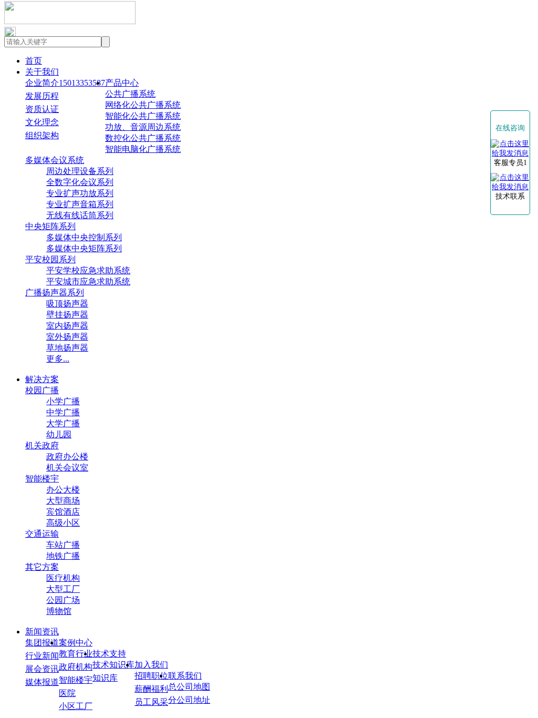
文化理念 (42, 122)
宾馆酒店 (63, 511)
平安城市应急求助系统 (88, 281)
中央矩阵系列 (50, 226)
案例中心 (75, 642)
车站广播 (63, 544)
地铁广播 (63, 555)
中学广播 (63, 412)
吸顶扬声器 (67, 303)
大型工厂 (63, 588)
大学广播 (63, 423)
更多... (57, 358)
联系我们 (185, 675)
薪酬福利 (151, 688)
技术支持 (109, 653)
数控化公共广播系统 (143, 138)
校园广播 (42, 390)
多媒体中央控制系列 (84, 237)
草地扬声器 (67, 347)
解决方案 (42, 379)
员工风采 (151, 702)
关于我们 (42, 71)
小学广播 (63, 401)
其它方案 (42, 566)
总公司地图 (189, 686)
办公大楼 (63, 489)
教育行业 (75, 653)
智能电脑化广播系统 (143, 149)
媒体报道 (42, 682)
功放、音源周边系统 (143, 126)
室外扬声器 (67, 336)
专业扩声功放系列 (79, 193)
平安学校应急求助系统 (88, 270)
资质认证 (42, 109)
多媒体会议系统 (54, 160)
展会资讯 (42, 668)
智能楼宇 (42, 478)
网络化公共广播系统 (143, 104)
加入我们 (151, 664)
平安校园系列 (50, 259)
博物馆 (58, 611)
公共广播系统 (130, 93)
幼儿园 (58, 434)
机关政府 (42, 445)
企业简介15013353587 (65, 82)
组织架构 (42, 135)
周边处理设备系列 (79, 171)
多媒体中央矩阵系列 (84, 248)
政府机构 (75, 666)
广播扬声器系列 (54, 292)
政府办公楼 (67, 456)
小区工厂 (75, 706)
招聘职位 (151, 675)
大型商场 (63, 500)
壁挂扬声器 (67, 314)
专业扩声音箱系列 (79, 204)
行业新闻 (42, 655)
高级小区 (63, 522)
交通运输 (42, 533)
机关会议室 (67, 467)
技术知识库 (113, 664)
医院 (67, 693)
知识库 (105, 677)
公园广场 (63, 600)
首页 (33, 60)
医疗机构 (63, 577)
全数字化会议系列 (79, 182)
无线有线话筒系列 (79, 215)
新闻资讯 (42, 631)
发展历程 (42, 95)
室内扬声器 (67, 325)
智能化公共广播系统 (143, 115)
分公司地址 (189, 699)
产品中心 (122, 82)
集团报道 (42, 642)
